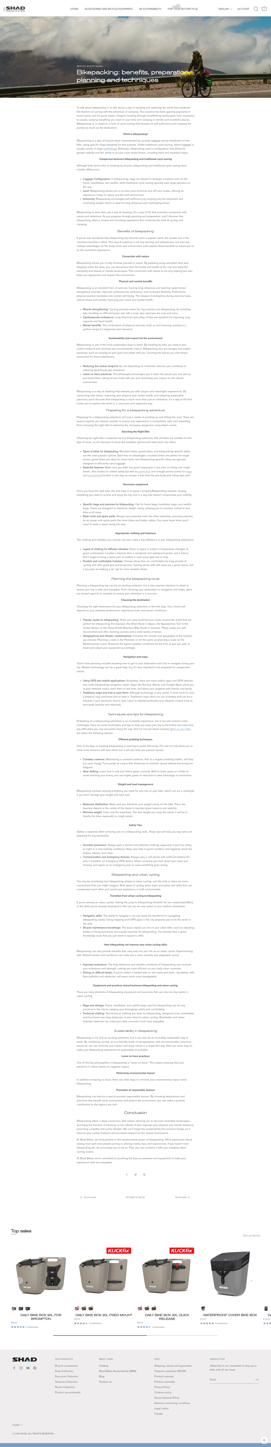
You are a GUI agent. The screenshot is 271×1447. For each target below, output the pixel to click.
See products (251, 1235)
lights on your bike (180, 728)
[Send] (256, 1379)
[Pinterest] (34, 1367)
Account (243, 9)
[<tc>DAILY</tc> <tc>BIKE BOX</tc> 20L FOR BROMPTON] (41, 1274)
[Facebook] (14, 1367)
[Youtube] (27, 1367)
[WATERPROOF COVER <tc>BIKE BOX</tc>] (230, 1274)
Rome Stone (266, 1308)
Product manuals (164, 1376)
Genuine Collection (66, 1381)
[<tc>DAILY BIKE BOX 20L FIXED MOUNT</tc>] (104, 1274)
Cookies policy (162, 1392)
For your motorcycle (183, 9)
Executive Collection (66, 1376)
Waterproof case (203, 1308)
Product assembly (164, 1381)
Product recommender (68, 1392)
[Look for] (255, 8)
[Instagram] (21, 1367)
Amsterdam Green (21, 1308)
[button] (19, 1280)
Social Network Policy (166, 1397)
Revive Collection (65, 1387)
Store (74, 9)
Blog (101, 1376)
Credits (158, 1413)
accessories (95, 475)
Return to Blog (135, 1197)
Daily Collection (64, 1371)
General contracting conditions (172, 1403)
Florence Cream (14, 1308)
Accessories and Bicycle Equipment (109, 9)
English (224, 9)
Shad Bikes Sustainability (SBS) (117, 1371)
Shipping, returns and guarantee (173, 1365)
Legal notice (161, 1408)
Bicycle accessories (66, 1365)
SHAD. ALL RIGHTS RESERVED (37, 1433)
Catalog (103, 1365)
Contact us (105, 1381)
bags (189, 471)
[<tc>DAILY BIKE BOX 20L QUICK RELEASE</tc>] (167, 1274)
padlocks (143, 471)
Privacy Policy (162, 1387)
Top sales (21, 1231)
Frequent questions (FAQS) (170, 1371)
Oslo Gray (28, 1308)
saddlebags (110, 148)
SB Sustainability (150, 9)
